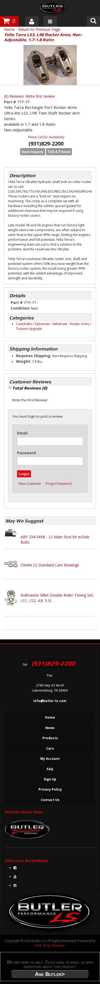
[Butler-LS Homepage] (52, 8)
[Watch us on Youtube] (15, 876)
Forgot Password (58, 483)
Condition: (20, 308)
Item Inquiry (32, 152)
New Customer (30, 483)
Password (26, 452)
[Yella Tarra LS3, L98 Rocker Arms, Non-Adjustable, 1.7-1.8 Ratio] (50, 65)
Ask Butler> (50, 974)
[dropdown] (50, 21)
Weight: (23, 361)
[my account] (31, 21)
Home (9, 29)
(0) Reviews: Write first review (29, 96)
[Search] (93, 21)
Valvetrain (59, 324)
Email (22, 433)
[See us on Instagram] (15, 885)
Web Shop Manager (50, 945)
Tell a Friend (59, 152)
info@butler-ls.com (49, 701)
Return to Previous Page (39, 29)
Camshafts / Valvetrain (33, 324)
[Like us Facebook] (15, 867)
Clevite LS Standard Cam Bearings (50, 564)
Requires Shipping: (33, 355)
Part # (10, 101)
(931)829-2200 (53, 663)
